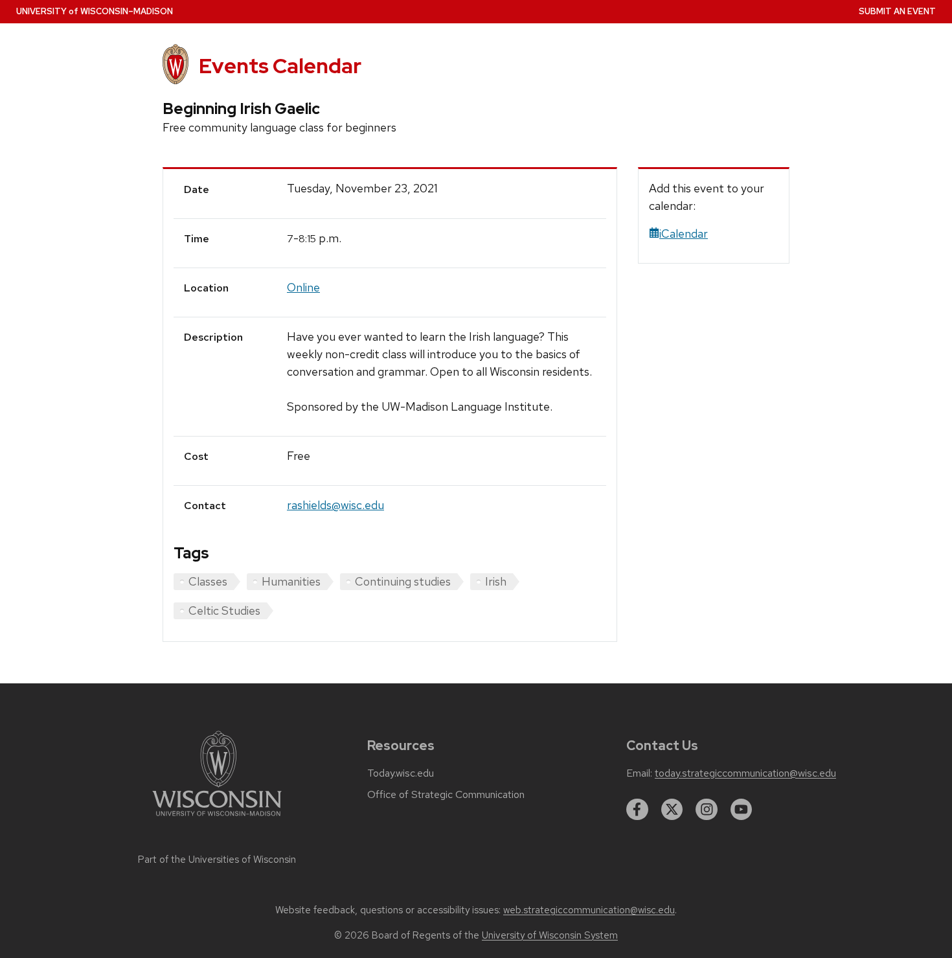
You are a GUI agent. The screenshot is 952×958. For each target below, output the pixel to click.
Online (303, 287)
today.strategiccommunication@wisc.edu (745, 773)
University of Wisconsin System (550, 935)
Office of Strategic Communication (446, 794)
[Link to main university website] (217, 818)
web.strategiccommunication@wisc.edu (589, 910)
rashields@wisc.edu (335, 504)
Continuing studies (403, 581)
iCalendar (683, 233)
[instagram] (707, 810)
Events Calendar (280, 66)
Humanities (291, 581)
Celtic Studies (224, 610)
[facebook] (637, 810)
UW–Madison (94, 11)
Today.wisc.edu (400, 773)
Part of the (217, 859)
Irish (495, 581)
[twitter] (672, 810)
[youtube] (742, 810)
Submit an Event (897, 11)
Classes (207, 581)
